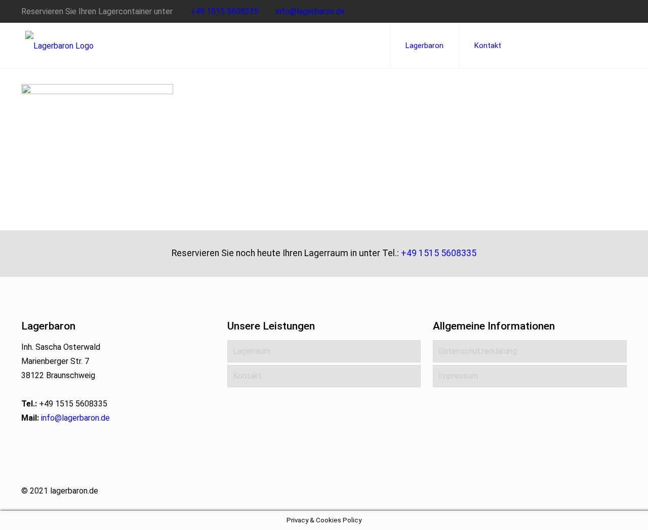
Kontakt (247, 376)
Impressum (458, 376)
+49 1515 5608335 (224, 11)
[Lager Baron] (59, 45)
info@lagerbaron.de (310, 11)
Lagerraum (251, 351)
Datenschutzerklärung (477, 351)
